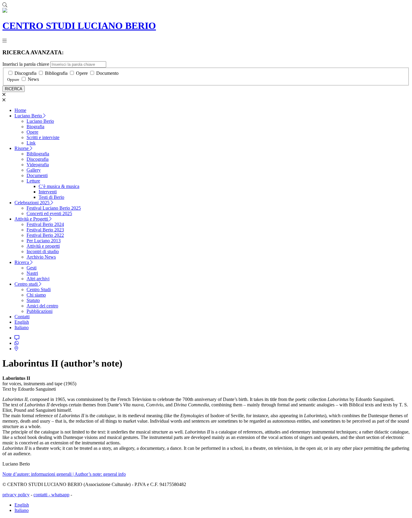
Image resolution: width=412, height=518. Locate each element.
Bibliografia (56, 73)
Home (20, 110)
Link (31, 142)
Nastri (32, 273)
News (33, 79)
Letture (33, 180)
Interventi (48, 191)
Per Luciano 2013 (44, 240)
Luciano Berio (28, 115)
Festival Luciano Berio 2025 (54, 208)
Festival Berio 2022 (45, 235)
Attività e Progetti (31, 218)
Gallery (34, 170)
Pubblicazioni (39, 311)
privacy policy (16, 494)
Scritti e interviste (43, 137)
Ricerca (22, 262)
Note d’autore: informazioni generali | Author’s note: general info (64, 474)
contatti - (42, 494)
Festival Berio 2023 (45, 229)
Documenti (37, 175)
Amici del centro (42, 305)
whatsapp (60, 494)
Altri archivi (38, 278)
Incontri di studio (43, 251)
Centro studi (26, 284)
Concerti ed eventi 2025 (49, 213)
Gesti (31, 267)
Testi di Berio (51, 197)
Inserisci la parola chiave (25, 64)
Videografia (38, 164)
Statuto (33, 300)
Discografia (25, 73)
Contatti (22, 316)
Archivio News (41, 256)
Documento (107, 73)
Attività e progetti (43, 246)
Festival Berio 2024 (45, 224)
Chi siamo (36, 294)
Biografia (35, 126)
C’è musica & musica (59, 186)
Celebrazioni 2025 (32, 202)
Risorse (22, 148)
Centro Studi (39, 289)
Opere (82, 73)
